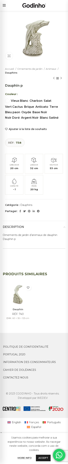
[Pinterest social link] (29, 211)
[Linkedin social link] (34, 211)
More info (25, 457)
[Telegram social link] (38, 211)
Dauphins (11, 72)
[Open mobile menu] (4, 5)
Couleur (11, 94)
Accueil (10, 68)
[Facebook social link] (20, 211)
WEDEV (42, 398)
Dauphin (18, 309)
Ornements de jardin (30, 68)
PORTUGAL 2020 (14, 354)
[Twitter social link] (24, 211)
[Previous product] (54, 78)
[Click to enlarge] (9, 56)
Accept (43, 458)
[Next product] (61, 78)
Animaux (51, 68)
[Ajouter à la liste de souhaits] (28, 287)
